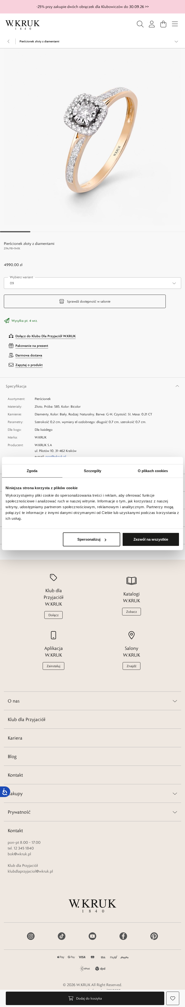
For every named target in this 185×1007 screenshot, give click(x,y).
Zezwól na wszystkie (150, 539)
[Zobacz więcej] (176, 41)
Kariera (15, 738)
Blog (12, 756)
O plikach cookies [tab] (153, 471)
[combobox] (92, 283)
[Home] (22, 25)
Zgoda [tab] (32, 471)
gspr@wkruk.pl (55, 456)
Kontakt (15, 775)
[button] (92, 136)
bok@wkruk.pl (19, 854)
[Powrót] (9, 41)
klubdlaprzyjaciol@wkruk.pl (30, 871)
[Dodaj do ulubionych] (172, 998)
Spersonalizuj (88, 539)
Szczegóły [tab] (92, 471)
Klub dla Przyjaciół (26, 719)
